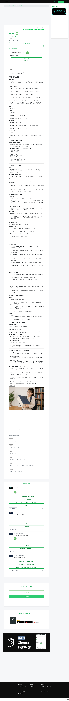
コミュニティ (22, 691)
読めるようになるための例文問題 (19, 533)
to (22, 52)
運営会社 (43, 684)
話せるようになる (27, 60)
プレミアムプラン (23, 686)
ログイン (61, 1)
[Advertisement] (26, 16)
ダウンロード (33, 684)
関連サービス (32, 689)
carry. (24, 52)
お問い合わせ (22, 693)
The (11, 52)
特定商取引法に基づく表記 (46, 686)
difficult (20, 52)
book (15, 52)
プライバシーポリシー (45, 691)
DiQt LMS (22, 689)
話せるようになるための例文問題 (19, 555)
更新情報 (32, 686)
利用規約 (43, 689)
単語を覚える (14, 529)
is (17, 52)
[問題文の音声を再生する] (15, 492)
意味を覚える (27, 43)
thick (13, 52)
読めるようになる (27, 58)
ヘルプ (20, 684)
